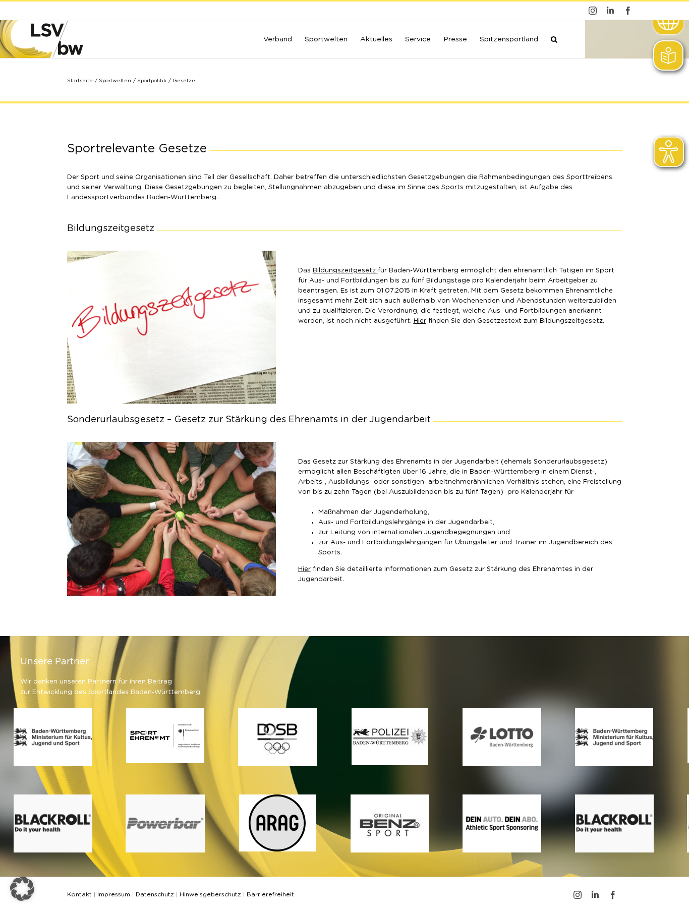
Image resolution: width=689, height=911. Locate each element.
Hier (420, 321)
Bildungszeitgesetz (345, 270)
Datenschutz (155, 894)
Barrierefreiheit (270, 894)
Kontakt (79, 894)
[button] (554, 38)
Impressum (113, 894)
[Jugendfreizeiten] (171, 445)
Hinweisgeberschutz (210, 894)
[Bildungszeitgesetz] (171, 254)
